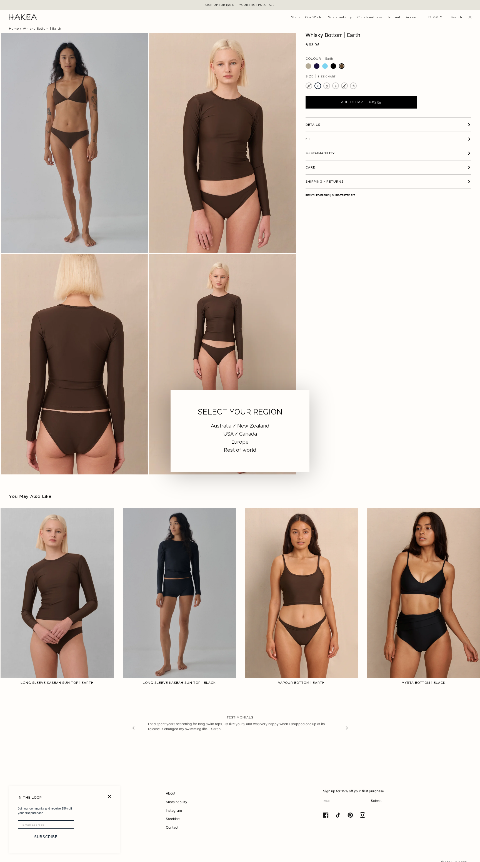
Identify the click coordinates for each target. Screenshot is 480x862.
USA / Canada (240, 434)
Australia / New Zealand (240, 426)
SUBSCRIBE (46, 837)
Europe (240, 442)
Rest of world (240, 450)
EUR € (433, 17)
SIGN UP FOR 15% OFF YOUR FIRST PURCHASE (240, 4)
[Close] (112, 794)
